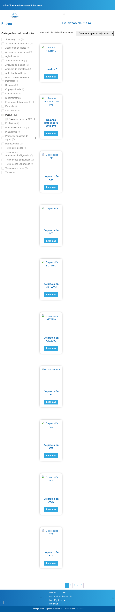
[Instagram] (111, 3)
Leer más (51, 77)
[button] (64, 14)
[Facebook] (107, 3)
